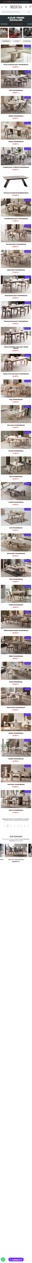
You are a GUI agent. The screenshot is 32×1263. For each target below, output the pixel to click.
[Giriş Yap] (26, 7)
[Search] (29, 12)
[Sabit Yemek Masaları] (15, 33)
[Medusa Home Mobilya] (16, 6)
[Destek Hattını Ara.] (6, 7)
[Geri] (4, 826)
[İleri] (28, 826)
